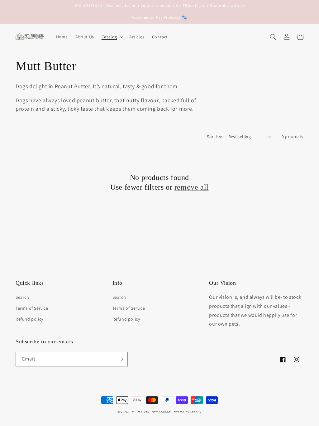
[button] (112, 36)
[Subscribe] (120, 359)
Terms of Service (32, 308)
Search (22, 297)
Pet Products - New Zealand (150, 412)
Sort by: (214, 136)
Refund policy (29, 319)
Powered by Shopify (187, 412)
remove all (191, 187)
